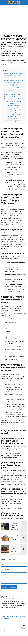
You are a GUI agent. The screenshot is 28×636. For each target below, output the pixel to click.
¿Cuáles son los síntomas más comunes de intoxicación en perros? (13, 103)
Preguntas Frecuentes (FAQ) (12, 99)
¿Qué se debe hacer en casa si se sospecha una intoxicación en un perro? (13, 114)
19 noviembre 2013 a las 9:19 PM (14, 598)
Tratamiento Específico (13, 87)
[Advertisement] (14, 19)
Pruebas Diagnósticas (12, 85)
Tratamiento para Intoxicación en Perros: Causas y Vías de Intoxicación (13, 76)
